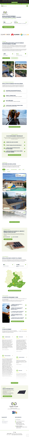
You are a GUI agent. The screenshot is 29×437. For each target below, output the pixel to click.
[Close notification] (27, 1)
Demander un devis (14, 2)
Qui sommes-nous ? (5, 421)
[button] (27, 6)
